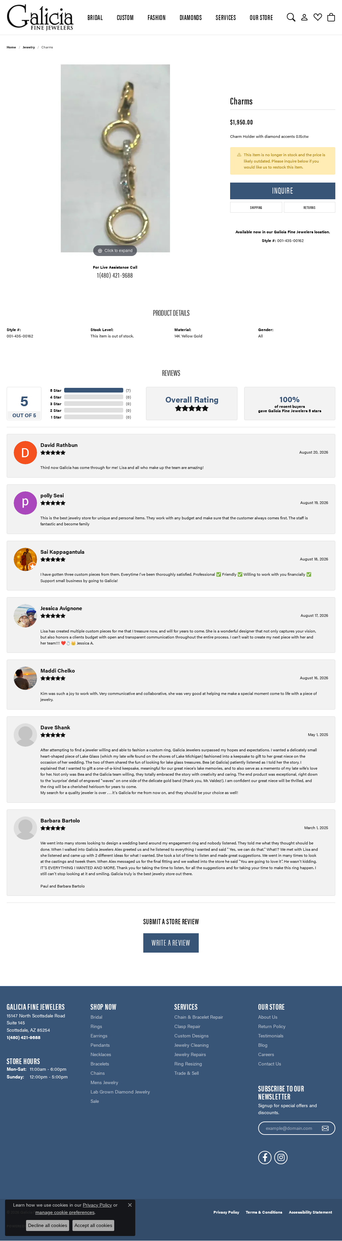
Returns (310, 207)
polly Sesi (52, 495)
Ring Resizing (188, 1063)
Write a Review (171, 942)
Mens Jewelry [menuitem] (104, 1082)
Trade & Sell (186, 1072)
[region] (115, 158)
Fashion (156, 17)
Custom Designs (191, 1035)
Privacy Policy (226, 1212)
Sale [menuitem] (95, 1100)
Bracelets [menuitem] (100, 1063)
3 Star (55, 404)
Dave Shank (55, 727)
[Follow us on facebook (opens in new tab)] (265, 1157)
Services (226, 17)
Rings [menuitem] (96, 1026)
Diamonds (191, 17)
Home (11, 47)
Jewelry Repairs (190, 1054)
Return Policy (272, 1026)
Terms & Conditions (264, 1212)
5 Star (55, 390)
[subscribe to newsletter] (325, 1128)
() (128, 390)
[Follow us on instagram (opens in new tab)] (281, 1157)
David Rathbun (58, 445)
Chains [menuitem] (98, 1072)
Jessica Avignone (61, 608)
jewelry (29, 47)
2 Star (55, 410)
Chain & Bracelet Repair (198, 1016)
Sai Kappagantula (62, 551)
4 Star (55, 397)
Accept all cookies (93, 1225)
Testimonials (271, 1035)
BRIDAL (95, 17)
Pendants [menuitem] (100, 1044)
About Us (268, 1016)
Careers (266, 1054)
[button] (291, 17)
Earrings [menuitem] (99, 1035)
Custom (125, 17)
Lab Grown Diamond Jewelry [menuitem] (120, 1091)
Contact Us (269, 1063)
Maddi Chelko (57, 670)
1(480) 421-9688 (115, 274)
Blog (263, 1044)
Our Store (261, 17)
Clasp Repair (187, 1026)
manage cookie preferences (65, 1212)
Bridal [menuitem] (96, 1016)
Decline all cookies (47, 1225)
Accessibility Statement (310, 1212)
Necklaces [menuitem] (101, 1054)
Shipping (256, 207)
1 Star (56, 417)
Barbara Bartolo (60, 820)
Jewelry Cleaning (191, 1044)
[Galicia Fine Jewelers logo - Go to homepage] (40, 17)
